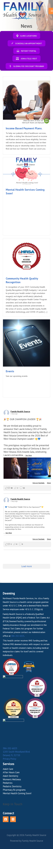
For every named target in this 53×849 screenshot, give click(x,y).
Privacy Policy (9, 758)
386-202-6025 (17, 636)
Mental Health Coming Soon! (17, 793)
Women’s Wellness (12, 779)
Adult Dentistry (10, 775)
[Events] (26, 342)
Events (10, 371)
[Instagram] (13, 819)
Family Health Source (20, 411)
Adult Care (8, 769)
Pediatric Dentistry (12, 786)
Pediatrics (7, 782)
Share (49, 483)
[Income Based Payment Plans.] (26, 99)
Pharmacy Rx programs (14, 789)
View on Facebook (39, 483)
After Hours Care (11, 772)
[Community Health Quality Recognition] (26, 255)
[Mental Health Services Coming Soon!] (26, 171)
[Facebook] (5, 819)
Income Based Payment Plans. (24, 128)
